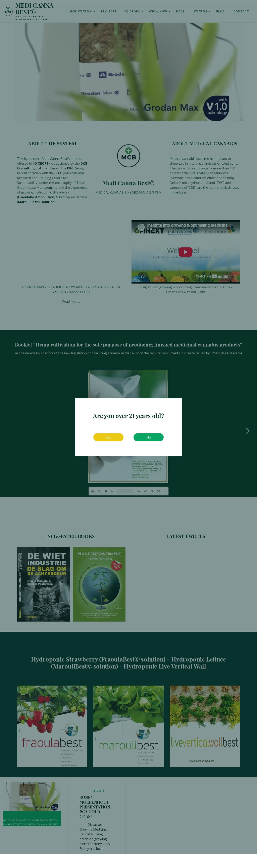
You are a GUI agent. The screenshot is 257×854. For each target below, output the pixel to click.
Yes (108, 437)
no (148, 437)
